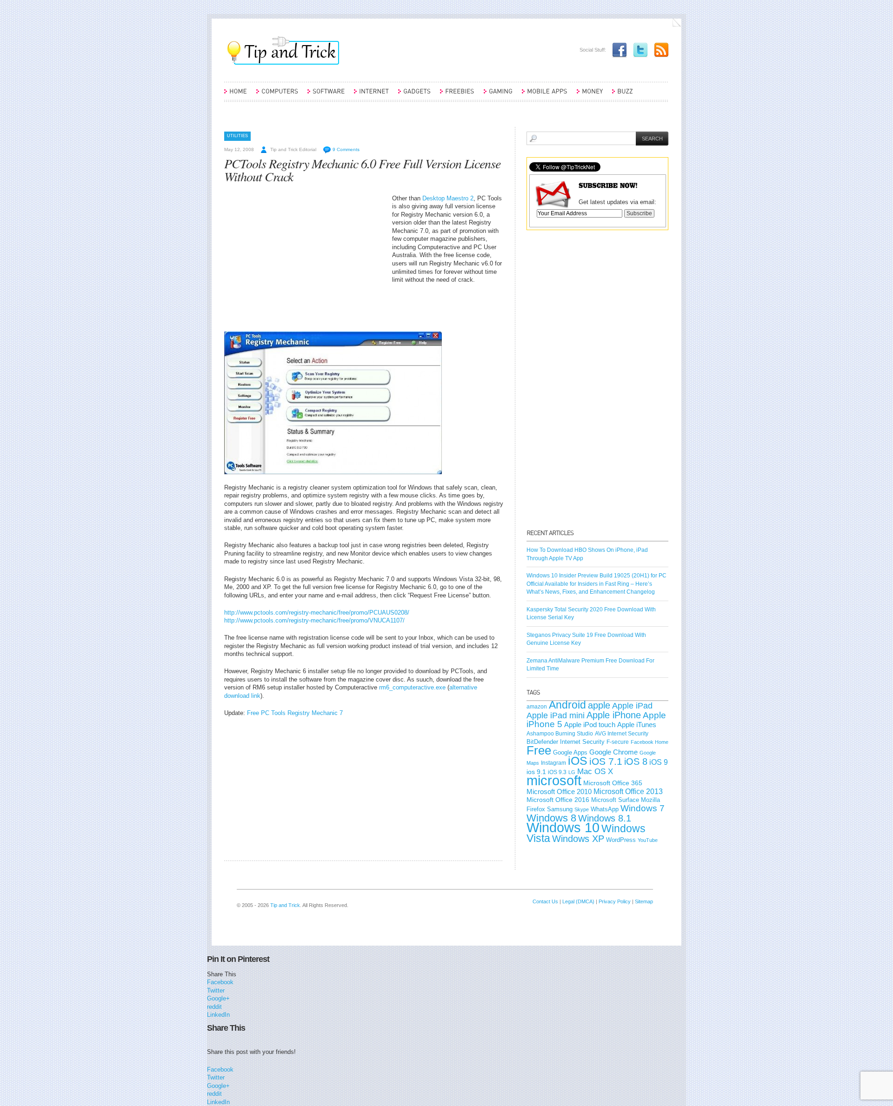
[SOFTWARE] (326, 95)
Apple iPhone (613, 715)
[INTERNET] (371, 95)
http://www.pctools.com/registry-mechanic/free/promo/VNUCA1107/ (314, 620)
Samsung (560, 809)
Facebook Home (649, 742)
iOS (577, 761)
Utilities (237, 135)
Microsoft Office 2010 (559, 791)
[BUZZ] (622, 95)
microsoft (553, 780)
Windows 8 (551, 818)
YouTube (648, 840)
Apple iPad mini (555, 715)
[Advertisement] (302, 259)
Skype (581, 809)
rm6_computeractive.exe (412, 687)
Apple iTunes (636, 725)
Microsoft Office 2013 (628, 791)
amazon (536, 706)
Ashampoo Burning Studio (559, 733)
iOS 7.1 (605, 761)
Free (538, 750)
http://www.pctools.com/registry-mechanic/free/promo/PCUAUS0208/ (316, 612)
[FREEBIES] (457, 95)
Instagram (553, 763)
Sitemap (644, 901)
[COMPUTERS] (277, 95)
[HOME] (235, 95)
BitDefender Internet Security (565, 741)
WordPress (621, 839)
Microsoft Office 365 (612, 783)
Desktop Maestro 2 (447, 198)
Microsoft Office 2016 (557, 799)
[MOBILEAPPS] (544, 95)
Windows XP (578, 839)
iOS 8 (635, 761)
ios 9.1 (536, 771)
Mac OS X (595, 771)
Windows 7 (642, 808)
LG (571, 772)
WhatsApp (605, 809)
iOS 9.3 (557, 772)
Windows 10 (563, 827)
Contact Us (545, 901)
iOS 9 (658, 762)
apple (599, 705)
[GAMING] (498, 95)
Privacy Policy (615, 901)
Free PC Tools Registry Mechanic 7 (295, 712)
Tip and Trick (285, 905)
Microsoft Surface (615, 799)
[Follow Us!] (638, 50)
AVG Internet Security (621, 733)
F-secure (617, 742)
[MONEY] (590, 95)
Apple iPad (632, 705)
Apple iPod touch (589, 725)
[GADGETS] (414, 95)
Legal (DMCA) (578, 901)
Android (567, 705)
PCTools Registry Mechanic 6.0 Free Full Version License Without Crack (362, 169)
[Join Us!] (617, 50)
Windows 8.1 (604, 818)
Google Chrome (613, 752)
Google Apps (570, 752)
